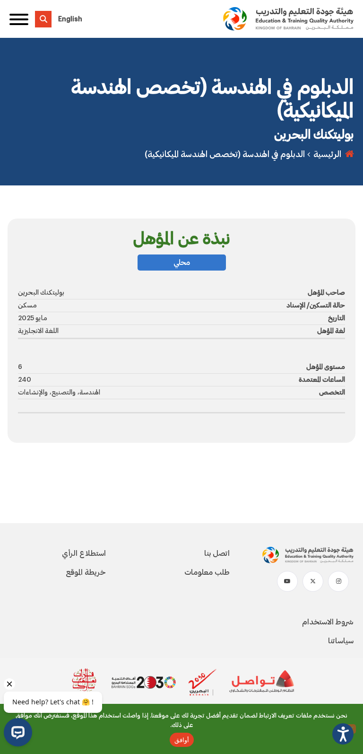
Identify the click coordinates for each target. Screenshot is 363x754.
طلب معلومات (207, 572)
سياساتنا (341, 641)
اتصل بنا (217, 553)
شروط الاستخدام (328, 622)
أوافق (181, 740)
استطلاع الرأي (84, 553)
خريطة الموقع (86, 572)
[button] (343, 734)
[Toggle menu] (18, 19)
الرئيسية (327, 154)
